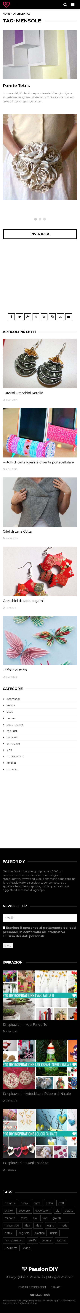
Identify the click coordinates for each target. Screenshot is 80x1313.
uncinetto (11, 1248)
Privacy (56, 1287)
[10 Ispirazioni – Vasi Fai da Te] (40, 995)
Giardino (12, 737)
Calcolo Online (30, 1303)
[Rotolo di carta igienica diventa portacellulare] (40, 432)
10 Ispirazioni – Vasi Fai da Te (25, 1025)
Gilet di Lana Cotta (17, 531)
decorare (24, 1210)
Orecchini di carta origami (23, 601)
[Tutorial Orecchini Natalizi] (40, 363)
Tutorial (12, 769)
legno (50, 1225)
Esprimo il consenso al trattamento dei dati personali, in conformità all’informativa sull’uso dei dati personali (39, 932)
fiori (44, 1218)
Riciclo (17, 173)
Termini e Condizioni (32, 1287)
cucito (9, 1210)
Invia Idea (40, 234)
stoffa (32, 1240)
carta (37, 1203)
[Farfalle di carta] (40, 640)
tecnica (46, 1240)
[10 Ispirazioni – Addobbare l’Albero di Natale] (40, 1064)
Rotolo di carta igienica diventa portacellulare (38, 462)
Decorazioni (15, 724)
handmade (12, 1225)
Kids (9, 750)
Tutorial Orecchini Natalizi (23, 393)
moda (63, 1225)
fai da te (10, 1218)
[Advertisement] (40, 279)
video (26, 1248)
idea (27, 1225)
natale (9, 1233)
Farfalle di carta (15, 670)
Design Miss (27, 1300)
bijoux (24, 1203)
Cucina (11, 718)
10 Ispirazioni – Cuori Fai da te (25, 1163)
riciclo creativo (14, 1240)
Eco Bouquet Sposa (25, 180)
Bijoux (11, 705)
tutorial (61, 1240)
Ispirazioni (13, 743)
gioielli (57, 1218)
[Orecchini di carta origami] (40, 571)
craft (61, 1203)
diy (57, 1210)
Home (6, 13)
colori (49, 1203)
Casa (10, 711)
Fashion (12, 731)
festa (24, 1218)
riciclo (53, 1233)
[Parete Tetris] (40, 54)
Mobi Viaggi (52, 1300)
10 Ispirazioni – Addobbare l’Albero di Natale (37, 1094)
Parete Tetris (16, 85)
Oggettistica (15, 756)
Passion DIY (39, 1300)
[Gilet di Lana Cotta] (40, 502)
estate (69, 1210)
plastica (40, 1233)
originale (23, 1233)
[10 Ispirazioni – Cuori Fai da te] (40, 1133)
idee (38, 1225)
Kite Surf (18, 1303)
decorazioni (42, 1210)
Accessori (13, 699)
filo (35, 1218)
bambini (10, 1203)
